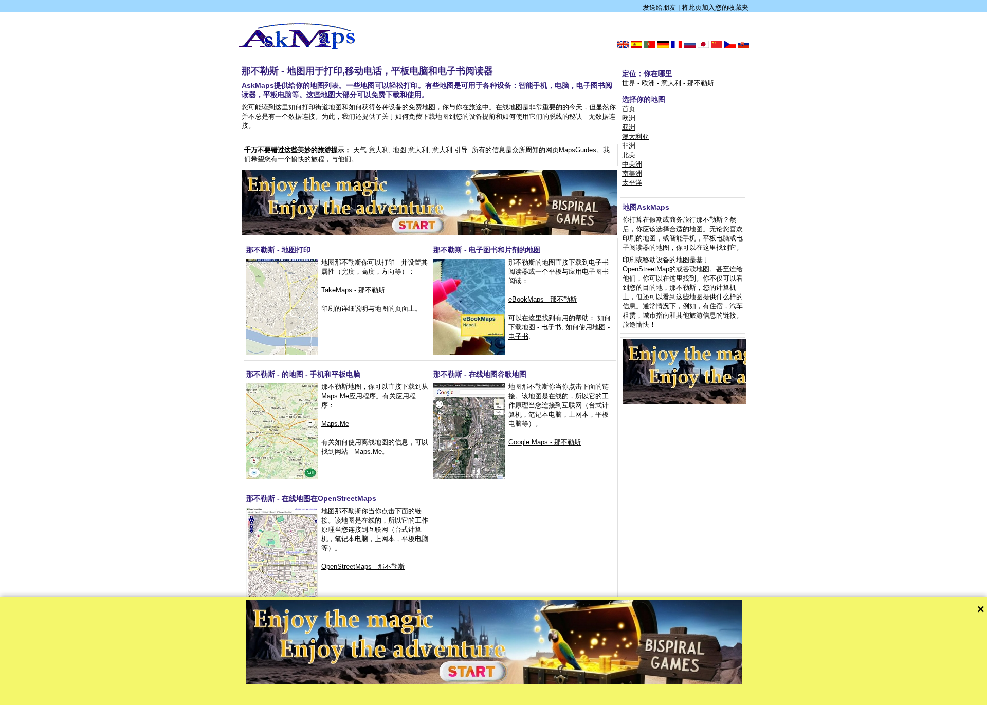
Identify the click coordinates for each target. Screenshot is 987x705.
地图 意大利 (410, 150)
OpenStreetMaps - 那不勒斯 (363, 566)
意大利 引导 (450, 150)
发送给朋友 (659, 7)
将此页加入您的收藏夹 (715, 7)
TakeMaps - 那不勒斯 (353, 290)
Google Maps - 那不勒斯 (544, 442)
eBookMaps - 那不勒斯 (542, 299)
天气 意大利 (371, 150)
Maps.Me (335, 424)
